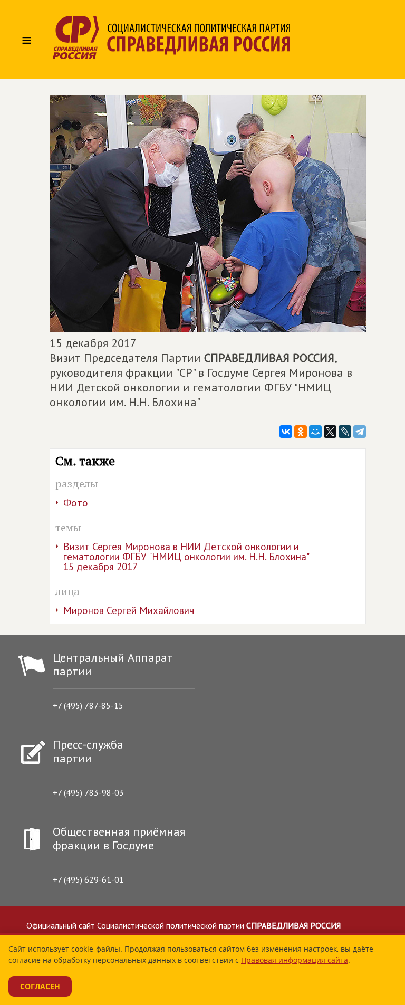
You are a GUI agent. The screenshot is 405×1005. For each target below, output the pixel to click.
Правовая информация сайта (294, 960)
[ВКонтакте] (285, 431)
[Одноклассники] (300, 431)
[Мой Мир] (315, 431)
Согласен (40, 986)
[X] (330, 431)
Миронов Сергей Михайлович (128, 610)
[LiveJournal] (345, 431)
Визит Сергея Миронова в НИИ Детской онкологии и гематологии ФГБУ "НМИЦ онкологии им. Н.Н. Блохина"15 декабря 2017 (186, 556)
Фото (75, 502)
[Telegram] (359, 431)
